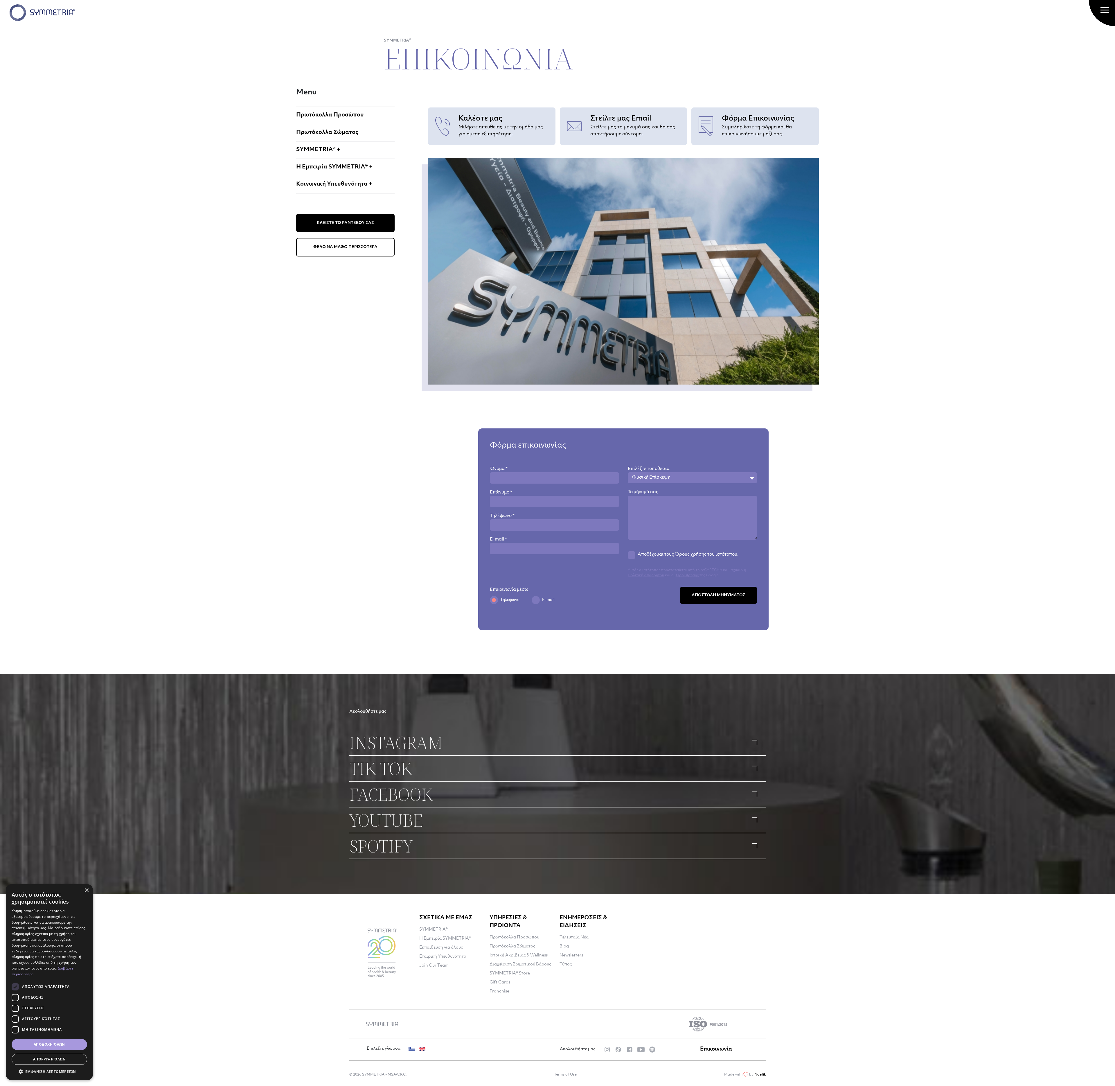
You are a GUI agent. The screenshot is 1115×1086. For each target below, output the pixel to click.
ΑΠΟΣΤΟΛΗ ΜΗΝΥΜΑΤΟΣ (718, 595)
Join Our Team (434, 965)
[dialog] (49, 982)
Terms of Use (565, 1074)
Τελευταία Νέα (574, 937)
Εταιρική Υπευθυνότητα (442, 956)
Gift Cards (500, 982)
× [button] (86, 890)
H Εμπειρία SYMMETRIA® (445, 938)
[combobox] (692, 477)
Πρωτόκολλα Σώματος (327, 132)
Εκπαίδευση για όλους (441, 947)
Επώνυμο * (501, 492)
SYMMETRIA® (433, 929)
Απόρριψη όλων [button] (49, 1059)
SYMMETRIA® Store (510, 973)
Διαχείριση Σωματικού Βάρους (520, 964)
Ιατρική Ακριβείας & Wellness (519, 955)
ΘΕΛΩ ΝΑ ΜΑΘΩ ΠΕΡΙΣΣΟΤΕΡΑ (345, 247)
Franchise (499, 991)
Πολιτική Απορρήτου (646, 575)
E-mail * (498, 539)
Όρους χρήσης (690, 554)
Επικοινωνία (716, 1049)
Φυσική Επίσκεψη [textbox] (651, 477)
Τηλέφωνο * (502, 516)
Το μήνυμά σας (643, 492)
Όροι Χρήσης (687, 575)
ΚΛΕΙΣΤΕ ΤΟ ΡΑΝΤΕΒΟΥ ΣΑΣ (345, 223)
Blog (564, 946)
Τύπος (566, 964)
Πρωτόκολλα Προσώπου (330, 115)
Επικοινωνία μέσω (509, 590)
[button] (49, 1071)
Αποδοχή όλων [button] (49, 1044)
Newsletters (571, 955)
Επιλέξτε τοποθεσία (649, 469)
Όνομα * (499, 469)
